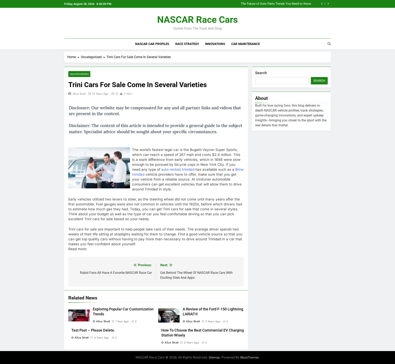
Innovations (215, 44)
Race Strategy (187, 44)
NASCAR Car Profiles (152, 44)
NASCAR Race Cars (197, 19)
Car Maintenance (245, 44)
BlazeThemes (249, 357)
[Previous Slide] (322, 4)
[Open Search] (329, 43)
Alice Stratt (79, 94)
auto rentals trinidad (177, 169)
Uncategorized (79, 74)
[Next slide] (328, 4)
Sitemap (214, 357)
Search (261, 73)
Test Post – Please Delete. (93, 330)
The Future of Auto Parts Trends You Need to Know (276, 4)
